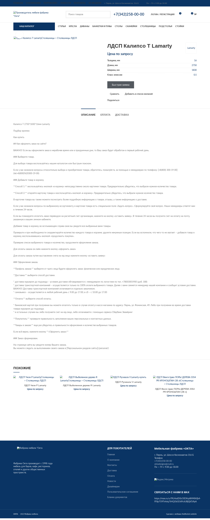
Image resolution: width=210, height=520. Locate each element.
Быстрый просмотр (54, 394)
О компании (113, 460)
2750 (194, 65)
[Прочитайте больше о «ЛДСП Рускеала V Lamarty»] (148, 387)
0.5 (195, 75)
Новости (111, 481)
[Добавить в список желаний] (54, 380)
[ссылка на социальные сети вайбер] (136, 100)
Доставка (112, 471)
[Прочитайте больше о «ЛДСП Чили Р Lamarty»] (54, 387)
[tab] (88, 113)
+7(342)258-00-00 (163, 461)
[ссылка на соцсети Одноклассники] (122, 100)
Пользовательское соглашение (122, 492)
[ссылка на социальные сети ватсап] (125, 100)
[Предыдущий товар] (188, 38)
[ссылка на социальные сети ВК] (129, 100)
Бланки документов (117, 497)
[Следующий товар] (195, 38)
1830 (194, 70)
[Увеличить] (19, 34)
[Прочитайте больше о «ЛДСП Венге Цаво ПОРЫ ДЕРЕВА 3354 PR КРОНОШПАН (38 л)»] (194, 387)
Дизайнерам (113, 487)
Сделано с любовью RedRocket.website (181, 514)
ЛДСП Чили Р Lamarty (35, 385)
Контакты (112, 465)
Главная (111, 455)
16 (195, 61)
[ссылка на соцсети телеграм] (132, 100)
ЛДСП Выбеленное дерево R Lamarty (82, 385)
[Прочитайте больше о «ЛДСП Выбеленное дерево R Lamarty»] (101, 387)
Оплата (111, 476)
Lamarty (191, 48)
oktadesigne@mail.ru (183, 3)
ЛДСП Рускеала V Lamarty (128, 382)
